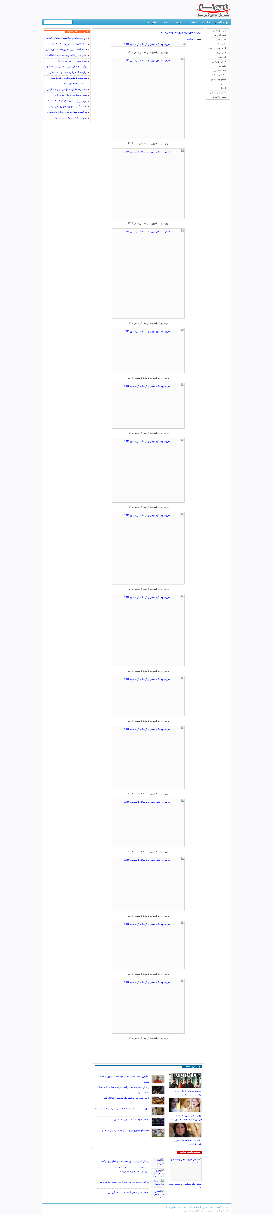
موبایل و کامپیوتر (219, 97)
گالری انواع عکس (219, 30)
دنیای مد (222, 66)
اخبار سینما (222, 57)
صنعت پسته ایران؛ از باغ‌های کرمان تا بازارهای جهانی (67, 89)
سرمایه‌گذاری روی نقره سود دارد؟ (72, 61)
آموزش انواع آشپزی (218, 61)
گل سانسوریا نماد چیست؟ (75, 83)
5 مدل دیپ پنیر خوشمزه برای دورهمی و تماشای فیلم (126, 1098)
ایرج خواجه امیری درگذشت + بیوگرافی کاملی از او (66, 38)
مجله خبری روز (220, 35)
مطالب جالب (221, 39)
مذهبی (223, 83)
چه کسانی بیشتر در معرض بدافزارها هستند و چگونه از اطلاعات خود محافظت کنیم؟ (67, 112)
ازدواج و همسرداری (218, 79)
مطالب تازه (205, 22)
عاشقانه (167, 22)
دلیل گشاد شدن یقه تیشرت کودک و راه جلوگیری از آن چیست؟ (122, 1108)
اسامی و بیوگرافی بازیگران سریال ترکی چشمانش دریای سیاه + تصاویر (70, 95)
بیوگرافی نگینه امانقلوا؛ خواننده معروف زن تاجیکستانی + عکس (69, 118)
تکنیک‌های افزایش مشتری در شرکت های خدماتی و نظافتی (69, 78)
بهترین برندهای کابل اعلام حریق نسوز (133, 1171)
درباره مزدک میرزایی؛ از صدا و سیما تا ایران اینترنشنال (68, 72)
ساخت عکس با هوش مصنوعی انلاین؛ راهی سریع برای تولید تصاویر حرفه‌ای (68, 106)
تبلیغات (194, 22)
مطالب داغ (219, 22)
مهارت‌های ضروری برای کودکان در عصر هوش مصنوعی (125, 1130)
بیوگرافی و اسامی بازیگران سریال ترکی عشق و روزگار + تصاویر (67, 66)
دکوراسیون (190, 39)
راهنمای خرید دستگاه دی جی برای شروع (131, 1119)
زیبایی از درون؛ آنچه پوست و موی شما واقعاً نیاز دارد (66, 55)
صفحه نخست (222, 1207)
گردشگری (222, 88)
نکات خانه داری (220, 70)
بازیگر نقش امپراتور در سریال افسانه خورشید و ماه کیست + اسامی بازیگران (66, 44)
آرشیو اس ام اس (219, 52)
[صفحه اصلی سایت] (227, 23)
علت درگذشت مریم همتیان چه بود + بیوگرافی (66, 49)
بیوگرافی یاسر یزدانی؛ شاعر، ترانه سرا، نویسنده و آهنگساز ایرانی (66, 101)
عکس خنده (178, 22)
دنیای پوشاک (221, 43)
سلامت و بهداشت (219, 74)
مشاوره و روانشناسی (218, 92)
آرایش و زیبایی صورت (217, 48)
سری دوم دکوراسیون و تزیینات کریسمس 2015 (181, 32)
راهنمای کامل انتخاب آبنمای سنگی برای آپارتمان (128, 1192)
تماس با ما (152, 22)
